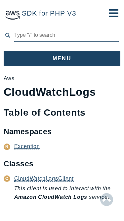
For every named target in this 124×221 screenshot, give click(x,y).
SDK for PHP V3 (49, 13)
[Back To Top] (106, 199)
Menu (62, 58)
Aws (9, 78)
